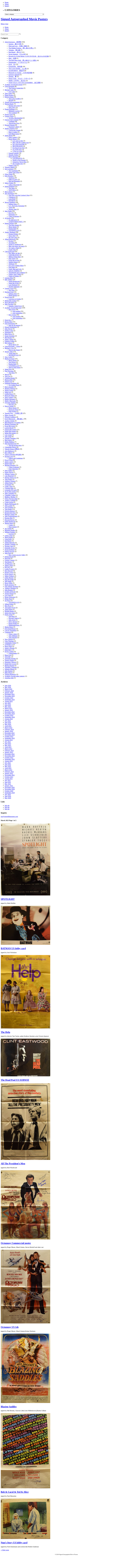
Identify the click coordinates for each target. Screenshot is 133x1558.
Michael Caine (9, 90)
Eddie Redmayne (10, 521)
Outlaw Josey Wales (15, 274)
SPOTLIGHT (8, 899)
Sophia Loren (9, 330)
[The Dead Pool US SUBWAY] (25, 1076)
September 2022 (10, 759)
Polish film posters (10, 431)
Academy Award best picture (13, 84)
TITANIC (8, 657)
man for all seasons (14, 325)
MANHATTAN (14, 355)
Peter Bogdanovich (10, 443)
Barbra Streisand (10, 399)
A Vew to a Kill (17, 151)
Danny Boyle (9, 472)
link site (7, 805)
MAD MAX (12, 344)
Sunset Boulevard (14, 281)
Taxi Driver (12, 362)
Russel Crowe (9, 572)
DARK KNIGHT (10, 592)
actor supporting (17, 313)
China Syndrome (14, 216)
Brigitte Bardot (9, 611)
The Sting (12, 188)
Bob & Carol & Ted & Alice (15, 1492)
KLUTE (11, 213)
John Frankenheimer (11, 516)
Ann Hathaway (9, 451)
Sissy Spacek (9, 639)
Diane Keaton (9, 95)
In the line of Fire (14, 260)
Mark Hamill (9, 537)
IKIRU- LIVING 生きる (17, 80)
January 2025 (9, 710)
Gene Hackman (9, 86)
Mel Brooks (8, 337)
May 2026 (8, 687)
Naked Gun (8, 381)
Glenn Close (8, 535)
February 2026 (9, 691)
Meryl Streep (9, 192)
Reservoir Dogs (13, 409)
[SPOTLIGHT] (25, 895)
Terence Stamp (9, 660)
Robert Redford (9, 186)
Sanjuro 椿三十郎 (15, 44)
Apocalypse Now (14, 123)
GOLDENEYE (17, 158)
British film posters (10, 301)
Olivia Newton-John (11, 499)
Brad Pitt (7, 558)
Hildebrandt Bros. (14, 625)
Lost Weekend (13, 285)
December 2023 (10, 733)
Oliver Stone (8, 174)
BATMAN (12, 200)
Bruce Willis (8, 583)
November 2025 (10, 696)
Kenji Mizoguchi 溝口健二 (14, 419)
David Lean (8, 297)
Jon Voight (8, 528)
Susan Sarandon (10, 336)
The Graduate (13, 113)
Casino (11, 525)
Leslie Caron (9, 486)
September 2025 (10, 699)
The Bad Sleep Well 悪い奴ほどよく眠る (23, 60)
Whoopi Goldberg (10, 417)
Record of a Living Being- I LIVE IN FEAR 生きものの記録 (29, 56)
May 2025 (8, 706)
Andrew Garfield (10, 500)
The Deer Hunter (14, 225)
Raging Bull (12, 229)
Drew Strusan (13, 622)
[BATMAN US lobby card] (25, 944)
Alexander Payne (10, 607)
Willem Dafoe (9, 604)
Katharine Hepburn (11, 383)
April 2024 (8, 726)
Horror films (8, 322)
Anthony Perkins (10, 481)
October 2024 (9, 715)
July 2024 (8, 721)
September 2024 (10, 717)
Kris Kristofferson (10, 629)
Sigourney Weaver (10, 662)
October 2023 (9, 736)
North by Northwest (15, 244)
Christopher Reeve (10, 447)
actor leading (16, 311)
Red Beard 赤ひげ (15, 52)
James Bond (8, 135)
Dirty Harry (12, 258)
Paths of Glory (13, 179)
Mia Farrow (8, 440)
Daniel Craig (12, 165)
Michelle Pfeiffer (10, 530)
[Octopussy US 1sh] (25, 1323)
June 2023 (8, 743)
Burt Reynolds (9, 579)
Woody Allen (9, 352)
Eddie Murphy (9, 578)
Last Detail (12, 199)
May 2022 (8, 766)
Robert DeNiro (9, 223)
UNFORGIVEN (14, 255)
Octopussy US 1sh (9, 1327)
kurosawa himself (14, 74)
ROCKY (11, 404)
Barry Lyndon (13, 132)
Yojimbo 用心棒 (14, 50)
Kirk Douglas (9, 176)
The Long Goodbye (15, 98)
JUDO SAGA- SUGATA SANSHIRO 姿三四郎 (25, 82)
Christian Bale (9, 488)
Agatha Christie (9, 421)
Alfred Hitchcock (10, 239)
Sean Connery (13, 137)
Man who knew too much (16, 246)
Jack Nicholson (9, 193)
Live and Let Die (17, 141)
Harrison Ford (9, 292)
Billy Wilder (8, 279)
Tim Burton (8, 562)
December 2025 (10, 694)
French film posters (10, 429)
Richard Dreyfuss (10, 513)
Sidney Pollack (9, 576)
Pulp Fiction (12, 411)
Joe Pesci (7, 600)
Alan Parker (8, 479)
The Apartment (13, 171)
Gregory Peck (9, 116)
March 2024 (8, 728)
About (7, 4)
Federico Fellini (9, 341)
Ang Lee (7, 376)
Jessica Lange (9, 390)
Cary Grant (8, 435)
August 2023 (9, 740)
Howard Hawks (10, 520)
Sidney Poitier (9, 183)
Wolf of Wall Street (14, 367)
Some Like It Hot (14, 172)
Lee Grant (8, 595)
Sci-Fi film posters (10, 491)
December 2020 (10, 787)
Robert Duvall (9, 557)
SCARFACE (13, 220)
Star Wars (12, 290)
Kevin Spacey (9, 574)
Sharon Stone (9, 523)
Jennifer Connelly (10, 544)
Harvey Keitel (9, 406)
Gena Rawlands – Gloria (12, 346)
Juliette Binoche (10, 542)
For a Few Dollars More (16, 265)
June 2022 (8, 764)
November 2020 (10, 789)
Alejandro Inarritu (10, 658)
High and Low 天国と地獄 (18, 46)
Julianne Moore (9, 669)
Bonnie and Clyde (14, 106)
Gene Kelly (8, 539)
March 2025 (8, 708)
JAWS (11, 207)
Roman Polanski (10, 125)
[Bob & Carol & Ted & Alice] (25, 1488)
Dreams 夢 (12, 76)
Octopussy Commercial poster (16, 1243)
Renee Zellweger (10, 597)
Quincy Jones (13, 634)
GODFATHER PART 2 (16, 221)
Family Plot (12, 250)
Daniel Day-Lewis (10, 664)
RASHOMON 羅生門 (16, 70)
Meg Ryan (8, 606)
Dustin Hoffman (10, 109)
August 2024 (9, 719)
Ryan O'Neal (9, 460)
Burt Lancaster (9, 387)
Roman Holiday (13, 234)
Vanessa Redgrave (10, 674)
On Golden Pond (14, 385)
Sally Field (8, 436)
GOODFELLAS (14, 230)
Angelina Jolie (9, 678)
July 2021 (8, 780)
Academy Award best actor (13, 308)
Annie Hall (12, 353)
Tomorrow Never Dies (19, 162)
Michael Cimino (10, 514)
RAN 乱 (12, 64)
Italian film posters (10, 433)
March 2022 (8, 770)
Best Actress (12, 315)
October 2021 (9, 777)
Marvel (7, 374)
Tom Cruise (8, 93)
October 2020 (9, 791)
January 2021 (9, 786)
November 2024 (10, 713)
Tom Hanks (8, 509)
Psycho (11, 241)
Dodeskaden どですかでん (18, 62)
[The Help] (25, 1028)
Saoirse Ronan (9, 593)
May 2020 (8, 798)
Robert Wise (8, 463)
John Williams (13, 636)
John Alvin (12, 620)
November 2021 (10, 775)
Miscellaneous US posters (13, 422)
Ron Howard (9, 571)
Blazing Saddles (9, 1406)
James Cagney (9, 462)
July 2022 (8, 763)
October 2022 (9, 757)
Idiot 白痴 (12, 58)
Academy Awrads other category (15, 676)
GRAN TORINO (14, 271)
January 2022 (9, 773)
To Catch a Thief (14, 248)
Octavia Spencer (10, 511)
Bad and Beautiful (14, 181)
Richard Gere (9, 456)
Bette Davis (8, 334)
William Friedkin (10, 532)
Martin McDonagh (10, 504)
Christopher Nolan (10, 643)
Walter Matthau (9, 442)
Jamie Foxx (8, 369)
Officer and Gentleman (16, 458)
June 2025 (8, 705)
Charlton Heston (10, 378)
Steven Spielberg (10, 202)
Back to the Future (14, 350)
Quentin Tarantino (10, 438)
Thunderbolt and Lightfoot (17, 272)
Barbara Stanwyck (10, 477)
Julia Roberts (9, 590)
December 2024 (10, 712)
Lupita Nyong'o (9, 569)
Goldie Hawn (9, 394)
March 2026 (8, 689)
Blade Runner (13, 295)
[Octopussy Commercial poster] (25, 1239)
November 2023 (10, 735)
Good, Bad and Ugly (15, 269)
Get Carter (12, 91)
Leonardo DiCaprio (11, 490)
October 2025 (9, 698)
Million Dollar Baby (15, 257)
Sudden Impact (13, 262)
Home (6, 2)
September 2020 (10, 793)
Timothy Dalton (13, 155)
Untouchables (13, 653)
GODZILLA (9, 644)
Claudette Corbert (10, 495)
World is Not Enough (19, 160)
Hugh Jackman (9, 585)
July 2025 (8, 703)
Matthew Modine (10, 497)
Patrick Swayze (9, 551)
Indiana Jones (13, 204)
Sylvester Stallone (10, 402)
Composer (8, 632)
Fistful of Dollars (14, 276)
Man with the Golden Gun (20, 142)
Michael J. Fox (9, 348)
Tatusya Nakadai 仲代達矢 (13, 454)
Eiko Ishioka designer (11, 586)
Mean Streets (13, 227)
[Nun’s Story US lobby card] (25, 1538)
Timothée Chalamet (11, 667)
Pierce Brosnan (13, 156)
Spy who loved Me (18, 144)
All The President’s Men (13, 1163)
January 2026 (9, 692)
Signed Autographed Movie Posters (24, 19)
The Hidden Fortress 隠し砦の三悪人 (21, 48)
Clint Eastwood (9, 251)
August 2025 (9, 701)
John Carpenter (9, 493)
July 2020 (8, 794)
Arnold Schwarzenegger (12, 102)
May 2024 (8, 724)
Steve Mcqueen (9, 302)
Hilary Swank (9, 415)
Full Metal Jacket (14, 134)
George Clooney (10, 560)
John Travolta (9, 304)
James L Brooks (10, 648)
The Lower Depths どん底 (17, 68)
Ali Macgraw (9, 564)
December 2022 (10, 754)
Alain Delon (8, 609)
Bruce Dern (8, 646)
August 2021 (9, 778)
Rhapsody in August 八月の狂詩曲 (20, 73)
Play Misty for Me (14, 253)
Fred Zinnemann (10, 323)
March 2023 (8, 749)
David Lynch (9, 114)
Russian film (8, 518)
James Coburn (9, 339)
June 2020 (8, 796)
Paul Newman (9, 371)
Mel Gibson (8, 343)
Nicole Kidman (9, 549)
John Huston (8, 671)
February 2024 (9, 729)
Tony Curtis (8, 357)
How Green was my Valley (17, 555)
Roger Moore (13, 139)
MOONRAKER (17, 146)
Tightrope (12, 264)
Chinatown (12, 197)
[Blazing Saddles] (25, 1402)
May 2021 (8, 784)
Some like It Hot (14, 283)
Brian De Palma (10, 395)
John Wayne (8, 329)
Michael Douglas (10, 465)
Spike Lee (8, 392)
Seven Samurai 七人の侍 (17, 54)
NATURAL (12, 190)
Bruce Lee (8, 655)
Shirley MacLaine (10, 401)
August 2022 (9, 761)
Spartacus (12, 178)
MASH (11, 100)
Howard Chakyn (14, 618)
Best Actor (12, 309)
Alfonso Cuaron (10, 474)
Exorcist (11, 534)
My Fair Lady (13, 237)
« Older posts (5, 1550)
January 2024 (9, 731)
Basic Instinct (13, 527)
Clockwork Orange (14, 130)
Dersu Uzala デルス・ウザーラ (19, 78)
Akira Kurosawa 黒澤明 (13, 42)
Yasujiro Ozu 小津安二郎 (13, 413)
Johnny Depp (9, 565)
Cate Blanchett (9, 476)
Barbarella (12, 214)
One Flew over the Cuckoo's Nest (19, 195)
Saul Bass (12, 616)
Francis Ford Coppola (11, 120)
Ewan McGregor (10, 426)
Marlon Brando (9, 665)
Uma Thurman (9, 641)
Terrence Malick (10, 167)
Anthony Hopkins (10, 588)
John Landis (8, 506)
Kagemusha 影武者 (15, 66)
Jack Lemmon (9, 169)
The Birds (12, 243)
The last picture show (15, 445)
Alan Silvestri (13, 637)
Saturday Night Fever (15, 306)
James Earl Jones (10, 613)
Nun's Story (12, 236)
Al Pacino (8, 218)
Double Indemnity (14, 286)
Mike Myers (8, 672)
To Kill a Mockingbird (15, 118)
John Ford (8, 553)
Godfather (12, 121)
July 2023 (8, 742)
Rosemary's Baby (14, 127)
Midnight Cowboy (14, 111)
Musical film (8, 380)
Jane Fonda (8, 211)
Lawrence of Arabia (15, 299)
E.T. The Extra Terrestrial (16, 206)
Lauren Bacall (9, 428)
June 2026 (8, 685)
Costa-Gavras (9, 502)
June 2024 (8, 722)
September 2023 (10, 738)
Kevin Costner (9, 651)
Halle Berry (8, 650)
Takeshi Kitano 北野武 (12, 449)
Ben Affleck (8, 453)
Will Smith (8, 581)
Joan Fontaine (9, 507)
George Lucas (9, 288)
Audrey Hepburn (10, 232)
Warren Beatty (9, 104)
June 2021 (8, 782)
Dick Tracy (12, 107)
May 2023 (8, 745)
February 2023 (9, 750)
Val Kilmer (8, 484)
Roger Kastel (13, 623)
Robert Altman (9, 97)
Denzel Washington (11, 327)
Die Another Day (17, 163)
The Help (5, 1032)
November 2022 (10, 756)
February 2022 (9, 771)
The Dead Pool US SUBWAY (15, 1080)
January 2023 (9, 752)
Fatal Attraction (13, 469)
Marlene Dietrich (10, 388)
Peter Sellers (8, 470)
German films (9, 278)
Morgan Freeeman (10, 424)
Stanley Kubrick (10, 128)
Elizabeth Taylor (10, 548)
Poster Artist (8, 614)
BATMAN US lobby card (13, 948)
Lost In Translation (10, 630)
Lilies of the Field (14, 185)
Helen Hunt (8, 599)
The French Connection (16, 88)
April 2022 (8, 768)
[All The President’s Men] (25, 1159)
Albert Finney (9, 483)
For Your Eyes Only (18, 148)
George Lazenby (14, 153)
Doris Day (8, 320)
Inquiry (7, 6)
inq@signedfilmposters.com (9, 816)
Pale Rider (12, 267)
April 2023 (8, 747)
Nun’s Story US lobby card (14, 1542)
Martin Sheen (9, 627)
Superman (8, 332)
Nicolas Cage (9, 546)
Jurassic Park (13, 209)
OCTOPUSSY (17, 149)
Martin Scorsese (10, 359)
